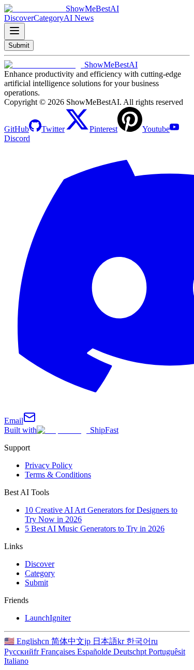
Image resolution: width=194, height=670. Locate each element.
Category (40, 573)
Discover (39, 563)
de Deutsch (121, 651)
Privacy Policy (48, 465)
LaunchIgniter (48, 617)
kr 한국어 (134, 641)
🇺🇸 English (22, 641)
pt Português (160, 651)
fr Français (51, 651)
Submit (36, 582)
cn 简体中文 (62, 641)
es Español (85, 651)
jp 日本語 (100, 641)
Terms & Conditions (58, 474)
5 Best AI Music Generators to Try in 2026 (95, 528)
